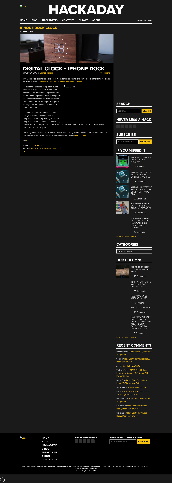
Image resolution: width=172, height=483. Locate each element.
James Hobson (46, 73)
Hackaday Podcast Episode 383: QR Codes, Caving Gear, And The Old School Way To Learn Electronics (141, 323)
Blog (34, 20)
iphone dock (35, 148)
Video (45, 448)
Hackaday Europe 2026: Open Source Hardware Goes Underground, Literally (140, 223)
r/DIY (28, 140)
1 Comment (138, 303)
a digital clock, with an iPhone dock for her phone (61, 82)
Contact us (134, 126)
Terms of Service (118, 466)
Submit (83, 20)
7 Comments (105, 73)
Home (23, 20)
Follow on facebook (118, 126)
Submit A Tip (49, 452)
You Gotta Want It (140, 307)
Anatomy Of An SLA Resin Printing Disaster (141, 159)
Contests (68, 20)
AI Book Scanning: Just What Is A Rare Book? (141, 269)
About (96, 20)
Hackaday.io (50, 20)
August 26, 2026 (144, 20)
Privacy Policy (106, 466)
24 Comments (139, 213)
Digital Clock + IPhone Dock (64, 68)
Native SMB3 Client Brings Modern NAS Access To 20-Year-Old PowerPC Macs (132, 373)
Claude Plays (131, 366)
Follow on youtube (126, 126)
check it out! (80, 135)
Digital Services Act (132, 466)
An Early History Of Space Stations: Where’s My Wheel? (141, 174)
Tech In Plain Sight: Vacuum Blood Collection (141, 284)
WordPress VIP (90, 471)
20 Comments (139, 199)
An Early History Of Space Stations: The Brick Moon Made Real (141, 190)
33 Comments (139, 291)
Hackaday (86, 10)
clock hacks (37, 145)
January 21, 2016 (30, 73)
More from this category (126, 236)
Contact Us (49, 459)
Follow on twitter (122, 126)
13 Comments (139, 166)
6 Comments (139, 333)
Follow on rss (130, 126)
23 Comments (139, 181)
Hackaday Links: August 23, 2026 (139, 297)
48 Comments (139, 276)
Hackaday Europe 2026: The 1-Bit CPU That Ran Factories (141, 205)
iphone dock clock (50, 148)
